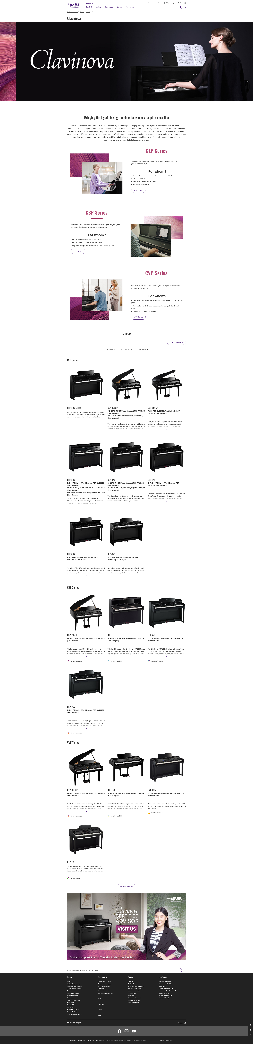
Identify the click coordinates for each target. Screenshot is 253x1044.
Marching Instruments (73, 1000)
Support (156, 3)
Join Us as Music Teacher (105, 993)
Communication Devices (74, 1012)
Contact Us (131, 982)
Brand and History (164, 993)
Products (89, 7)
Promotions (130, 7)
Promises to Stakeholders (166, 991)
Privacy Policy (90, 1040)
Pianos (89, 3)
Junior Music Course (104, 986)
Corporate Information (165, 982)
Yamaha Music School (104, 982)
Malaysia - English (171, 3)
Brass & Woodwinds (73, 993)
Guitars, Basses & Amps (74, 988)
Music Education (102, 977)
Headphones (70, 1002)
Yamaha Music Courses (104, 984)
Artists (98, 7)
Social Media (132, 993)
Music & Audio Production (74, 986)
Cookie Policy (100, 1040)
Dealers (150, 3)
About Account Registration (136, 986)
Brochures (131, 996)
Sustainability (162, 998)
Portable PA (70, 1005)
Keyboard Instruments (73, 984)
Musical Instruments (72, 12)
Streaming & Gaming (73, 1009)
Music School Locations (104, 991)
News (99, 998)
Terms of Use (81, 1040)
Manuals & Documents (134, 998)
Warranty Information (134, 991)
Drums (69, 991)
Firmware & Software (134, 1000)
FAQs (129, 984)
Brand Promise (163, 986)
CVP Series (142, 349)
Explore (119, 7)
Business (180, 3)
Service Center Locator (134, 988)
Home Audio (70, 1007)
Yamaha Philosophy (164, 988)
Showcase (101, 988)
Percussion (70, 998)
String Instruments (72, 996)
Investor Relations (164, 996)
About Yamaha (163, 977)
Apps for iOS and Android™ (75, 1014)
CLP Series (109, 349)
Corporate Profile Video (165, 984)
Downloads (109, 7)
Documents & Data (133, 1002)
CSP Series (125, 349)
